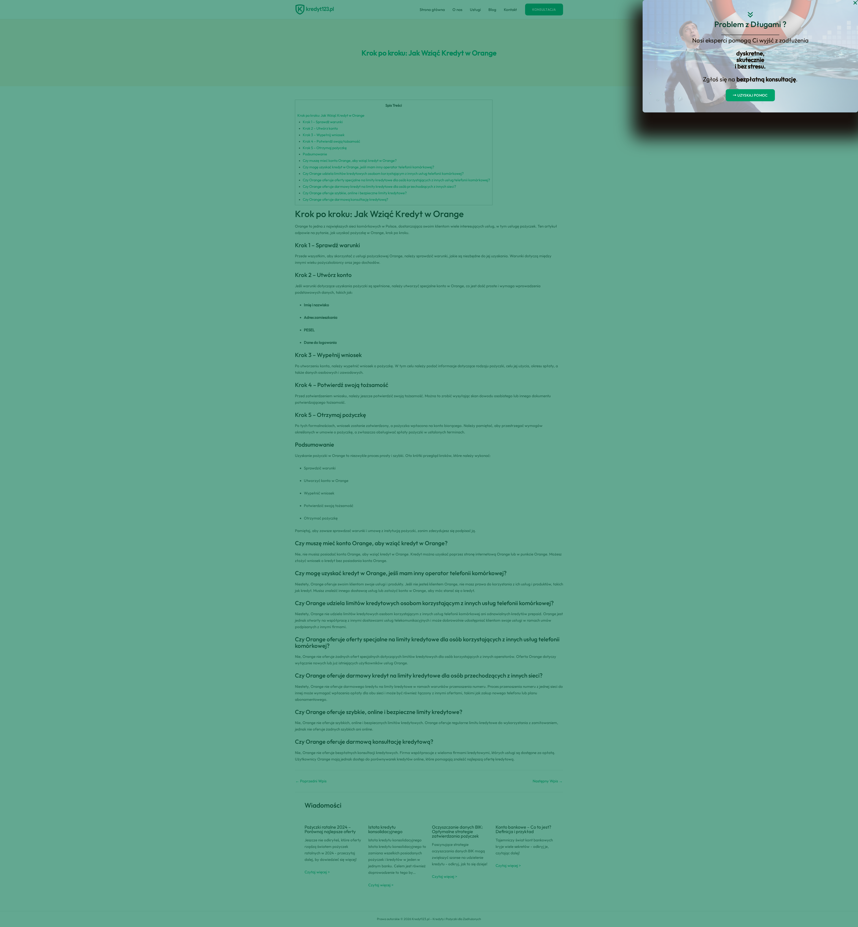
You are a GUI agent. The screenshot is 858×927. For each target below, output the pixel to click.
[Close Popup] (855, 3)
